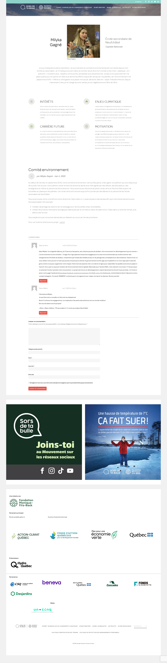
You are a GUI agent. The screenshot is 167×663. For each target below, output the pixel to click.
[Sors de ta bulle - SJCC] (29, 7)
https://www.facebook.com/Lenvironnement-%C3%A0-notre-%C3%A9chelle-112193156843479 (90, 273)
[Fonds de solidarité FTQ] (143, 586)
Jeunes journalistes (114, 7)
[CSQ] (21, 586)
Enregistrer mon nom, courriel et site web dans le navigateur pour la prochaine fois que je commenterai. (61, 383)
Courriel (31, 366)
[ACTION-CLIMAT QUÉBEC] (25, 552)
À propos (138, 1)
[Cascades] (112, 586)
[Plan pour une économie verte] (103, 552)
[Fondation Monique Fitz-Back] (21, 506)
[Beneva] (52, 586)
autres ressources (139, 7)
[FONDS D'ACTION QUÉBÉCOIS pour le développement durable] (64, 552)
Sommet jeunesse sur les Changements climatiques (74, 7)
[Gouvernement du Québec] (141, 552)
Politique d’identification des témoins (65, 632)
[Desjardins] (21, 596)
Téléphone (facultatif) (35, 349)
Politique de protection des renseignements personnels (99, 632)
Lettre (62, 222)
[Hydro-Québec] (21, 569)
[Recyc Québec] (82, 586)
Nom (30, 358)
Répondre (43, 281)
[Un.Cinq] (42, 612)
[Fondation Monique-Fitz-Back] (32, 626)
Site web (31, 374)
